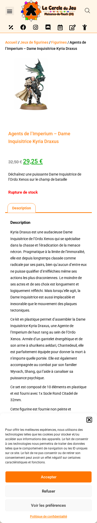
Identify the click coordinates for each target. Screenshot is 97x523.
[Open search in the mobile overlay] (87, 11)
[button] (89, 419)
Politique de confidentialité (48, 516)
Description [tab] (21, 208)
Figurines (59, 42)
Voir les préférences (48, 505)
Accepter (48, 477)
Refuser (48, 491)
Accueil (11, 42)
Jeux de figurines (34, 42)
